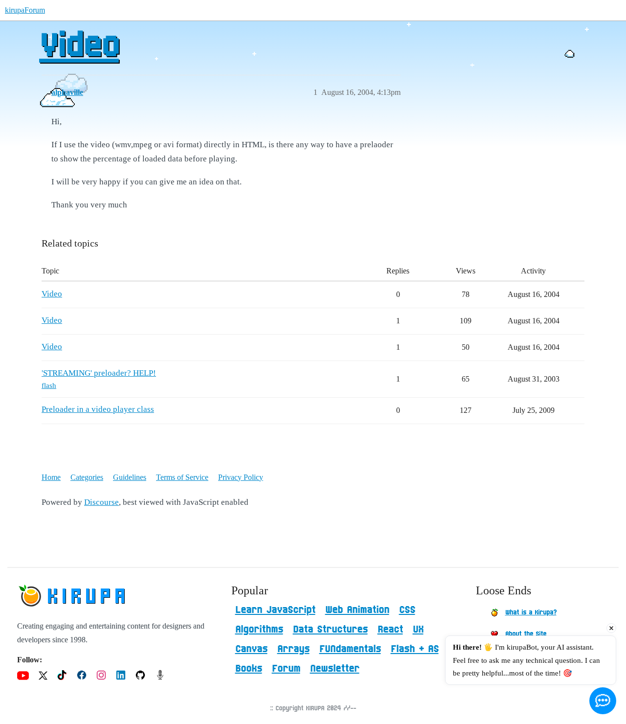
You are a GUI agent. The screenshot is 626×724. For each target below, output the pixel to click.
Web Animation (357, 610)
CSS (407, 610)
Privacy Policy (240, 477)
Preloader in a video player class (98, 409)
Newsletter (334, 669)
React (390, 629)
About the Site (525, 634)
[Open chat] (602, 700)
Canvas (251, 649)
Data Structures (330, 629)
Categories (86, 477)
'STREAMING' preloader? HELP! (99, 373)
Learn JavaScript (275, 610)
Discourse (101, 502)
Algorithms (259, 629)
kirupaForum (25, 10)
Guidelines (129, 477)
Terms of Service (182, 477)
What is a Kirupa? (531, 612)
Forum (286, 669)
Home (51, 477)
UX (418, 629)
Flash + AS (415, 649)
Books (248, 669)
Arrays (293, 649)
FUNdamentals (350, 649)
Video (79, 46)
